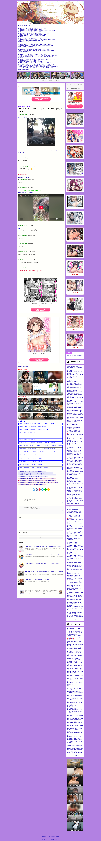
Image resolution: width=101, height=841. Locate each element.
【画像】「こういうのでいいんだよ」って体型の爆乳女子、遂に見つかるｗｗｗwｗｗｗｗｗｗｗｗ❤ (36, 50)
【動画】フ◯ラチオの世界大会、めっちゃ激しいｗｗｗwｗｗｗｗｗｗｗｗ (32, 28)
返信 (61, 502)
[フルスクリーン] (53, 144)
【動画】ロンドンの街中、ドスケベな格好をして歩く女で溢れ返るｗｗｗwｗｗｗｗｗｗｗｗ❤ (75, 443)
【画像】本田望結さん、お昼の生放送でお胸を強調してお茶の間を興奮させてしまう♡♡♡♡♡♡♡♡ (74, 369)
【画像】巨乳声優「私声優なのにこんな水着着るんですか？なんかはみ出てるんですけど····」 (74, 597)
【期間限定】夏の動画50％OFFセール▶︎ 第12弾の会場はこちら (75, 106)
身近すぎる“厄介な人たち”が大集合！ (74, 628)
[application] (41, 132)
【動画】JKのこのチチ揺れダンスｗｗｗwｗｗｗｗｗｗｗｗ (29, 41)
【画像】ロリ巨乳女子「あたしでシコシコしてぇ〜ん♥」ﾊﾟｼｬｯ (29, 26)
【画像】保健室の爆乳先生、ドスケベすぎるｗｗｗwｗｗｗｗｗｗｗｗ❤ (31, 35)
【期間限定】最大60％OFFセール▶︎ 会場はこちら (41, 99)
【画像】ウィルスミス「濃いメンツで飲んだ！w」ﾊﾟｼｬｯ (37, 579)
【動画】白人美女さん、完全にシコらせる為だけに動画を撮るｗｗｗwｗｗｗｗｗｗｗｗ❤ (34, 33)
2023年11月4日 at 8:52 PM (30, 499)
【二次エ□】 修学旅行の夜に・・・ (24, 51)
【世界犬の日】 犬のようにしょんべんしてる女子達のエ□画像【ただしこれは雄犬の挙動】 (34, 52)
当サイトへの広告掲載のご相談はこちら (75, 88)
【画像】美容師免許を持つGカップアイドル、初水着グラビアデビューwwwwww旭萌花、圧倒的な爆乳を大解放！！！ (75, 389)
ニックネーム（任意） (23, 532)
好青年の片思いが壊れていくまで (24, 25)
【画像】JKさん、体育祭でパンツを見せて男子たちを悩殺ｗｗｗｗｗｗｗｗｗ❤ (35, 473)
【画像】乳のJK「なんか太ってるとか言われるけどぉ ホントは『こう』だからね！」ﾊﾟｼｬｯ (38, 482)
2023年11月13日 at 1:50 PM (30, 507)
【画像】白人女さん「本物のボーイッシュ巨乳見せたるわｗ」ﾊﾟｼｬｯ (30, 40)
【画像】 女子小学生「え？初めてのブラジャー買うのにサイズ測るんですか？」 (32, 54)
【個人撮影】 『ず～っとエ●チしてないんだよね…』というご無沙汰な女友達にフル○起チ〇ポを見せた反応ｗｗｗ (39, 55)
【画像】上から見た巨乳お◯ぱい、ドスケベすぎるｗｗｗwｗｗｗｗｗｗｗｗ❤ (32, 34)
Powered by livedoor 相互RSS (23, 69)
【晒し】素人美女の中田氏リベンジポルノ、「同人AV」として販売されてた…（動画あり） (34, 62)
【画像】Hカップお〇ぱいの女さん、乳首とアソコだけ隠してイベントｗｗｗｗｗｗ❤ (37, 480)
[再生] (28, 144)
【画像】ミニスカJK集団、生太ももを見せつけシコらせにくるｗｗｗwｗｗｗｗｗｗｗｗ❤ (34, 38)
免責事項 (57, 836)
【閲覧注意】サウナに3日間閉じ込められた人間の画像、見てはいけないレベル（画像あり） (35, 65)
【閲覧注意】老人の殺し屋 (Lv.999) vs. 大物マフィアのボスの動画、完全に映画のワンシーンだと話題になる (38, 66)
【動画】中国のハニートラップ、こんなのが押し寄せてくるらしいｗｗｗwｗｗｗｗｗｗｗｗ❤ (35, 45)
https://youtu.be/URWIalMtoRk (25, 192)
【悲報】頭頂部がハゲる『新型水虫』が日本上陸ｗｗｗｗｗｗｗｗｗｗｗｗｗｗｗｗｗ (43, 563)
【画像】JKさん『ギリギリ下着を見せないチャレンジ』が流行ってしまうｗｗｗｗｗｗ (37, 478)
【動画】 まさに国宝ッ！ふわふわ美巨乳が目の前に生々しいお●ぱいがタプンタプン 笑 (75, 436)
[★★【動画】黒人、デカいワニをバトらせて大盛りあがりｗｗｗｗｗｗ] (42, 489)
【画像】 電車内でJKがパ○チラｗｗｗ (25, 57)
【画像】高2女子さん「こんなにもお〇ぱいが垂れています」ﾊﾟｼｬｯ (33, 476)
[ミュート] (51, 144)
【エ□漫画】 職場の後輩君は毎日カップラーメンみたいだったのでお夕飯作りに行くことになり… (36, 56)
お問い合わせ (44, 836)
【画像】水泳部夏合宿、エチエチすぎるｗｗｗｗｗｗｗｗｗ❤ (32, 484)
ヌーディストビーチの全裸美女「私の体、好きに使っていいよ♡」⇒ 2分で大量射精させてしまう (36, 67)
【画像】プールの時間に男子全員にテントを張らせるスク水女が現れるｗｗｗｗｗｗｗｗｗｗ (74, 571)
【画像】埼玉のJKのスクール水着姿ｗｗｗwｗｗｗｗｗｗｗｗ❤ (30, 29)
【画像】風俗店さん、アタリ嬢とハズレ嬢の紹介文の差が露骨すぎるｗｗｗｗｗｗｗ (43, 546)
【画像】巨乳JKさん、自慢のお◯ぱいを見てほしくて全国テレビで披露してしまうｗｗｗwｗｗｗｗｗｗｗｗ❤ (38, 59)
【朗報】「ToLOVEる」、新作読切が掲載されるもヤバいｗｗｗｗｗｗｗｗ (32, 46)
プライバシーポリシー (51, 836)
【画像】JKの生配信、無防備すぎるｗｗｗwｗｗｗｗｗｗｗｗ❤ (30, 61)
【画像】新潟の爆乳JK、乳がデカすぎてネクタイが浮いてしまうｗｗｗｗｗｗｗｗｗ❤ (37, 474)
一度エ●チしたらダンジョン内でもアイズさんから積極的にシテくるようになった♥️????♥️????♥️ (74, 432)
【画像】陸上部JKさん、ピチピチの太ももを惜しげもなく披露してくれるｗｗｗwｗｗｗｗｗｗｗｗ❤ (37, 31)
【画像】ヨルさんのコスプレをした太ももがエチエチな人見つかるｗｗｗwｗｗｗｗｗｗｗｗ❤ (75, 414)
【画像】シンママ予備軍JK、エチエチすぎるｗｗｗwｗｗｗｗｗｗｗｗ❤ (31, 47)
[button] (41, 132)
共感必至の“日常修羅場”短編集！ (73, 366)
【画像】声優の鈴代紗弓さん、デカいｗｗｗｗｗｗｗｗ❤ (28, 60)
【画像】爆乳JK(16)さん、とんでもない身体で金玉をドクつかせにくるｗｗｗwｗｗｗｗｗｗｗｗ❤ (36, 30)
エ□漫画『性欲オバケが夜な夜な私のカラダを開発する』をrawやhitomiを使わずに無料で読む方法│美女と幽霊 (74, 427)
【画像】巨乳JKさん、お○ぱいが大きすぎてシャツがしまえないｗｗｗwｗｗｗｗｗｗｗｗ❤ (35, 42)
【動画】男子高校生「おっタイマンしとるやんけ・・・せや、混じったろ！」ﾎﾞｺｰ (42, 554)
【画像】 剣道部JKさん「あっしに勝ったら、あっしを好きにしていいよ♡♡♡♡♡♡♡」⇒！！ (74, 704)
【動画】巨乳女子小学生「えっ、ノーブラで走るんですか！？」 (32, 471)
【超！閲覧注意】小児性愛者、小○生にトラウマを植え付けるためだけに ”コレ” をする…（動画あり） (36, 64)
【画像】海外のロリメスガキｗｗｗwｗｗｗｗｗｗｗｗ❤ (28, 36)
